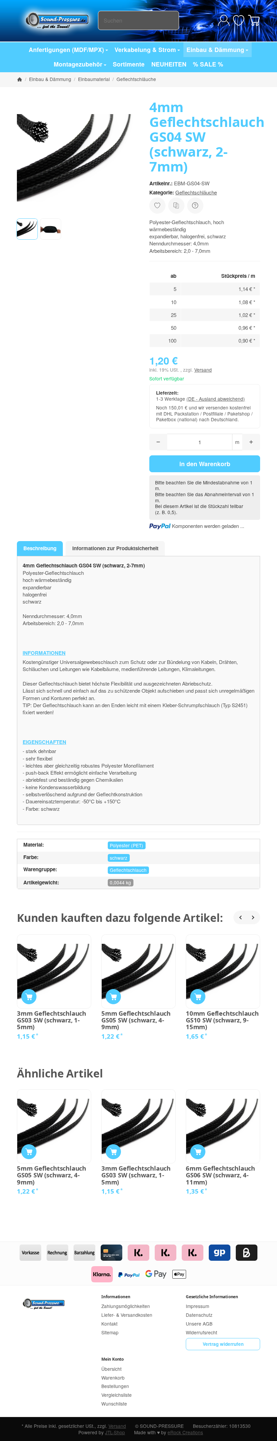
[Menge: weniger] (158, 442)
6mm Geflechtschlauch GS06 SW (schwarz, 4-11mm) (220, 1175)
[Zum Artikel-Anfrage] (238, 20)
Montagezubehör (78, 64)
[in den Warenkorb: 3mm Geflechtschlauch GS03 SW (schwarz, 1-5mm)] (28, 996)
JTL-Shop (115, 1432)
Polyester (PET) (126, 845)
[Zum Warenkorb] (254, 20)
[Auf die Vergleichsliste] (176, 205)
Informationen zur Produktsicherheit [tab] (115, 548)
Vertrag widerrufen (223, 1344)
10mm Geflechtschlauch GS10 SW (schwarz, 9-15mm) (222, 1020)
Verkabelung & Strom (145, 49)
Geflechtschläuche (196, 192)
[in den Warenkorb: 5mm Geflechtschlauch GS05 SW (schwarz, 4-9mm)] (113, 996)
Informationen (115, 1297)
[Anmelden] (224, 20)
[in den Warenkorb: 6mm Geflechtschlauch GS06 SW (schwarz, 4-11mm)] (197, 1151)
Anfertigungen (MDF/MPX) (66, 49)
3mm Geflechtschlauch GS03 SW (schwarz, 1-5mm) (51, 1020)
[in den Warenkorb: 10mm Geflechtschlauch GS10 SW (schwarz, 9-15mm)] (197, 996)
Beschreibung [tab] (39, 548)
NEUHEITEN (168, 64)
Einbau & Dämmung (215, 49)
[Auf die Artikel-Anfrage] (157, 205)
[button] (27, 229)
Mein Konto (112, 1359)
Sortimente (129, 64)
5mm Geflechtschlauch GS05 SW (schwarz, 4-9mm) (136, 1020)
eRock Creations (185, 1432)
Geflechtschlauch (128, 869)
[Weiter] (253, 917)
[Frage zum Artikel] (195, 205)
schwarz (118, 857)
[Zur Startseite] (57, 20)
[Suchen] (170, 20)
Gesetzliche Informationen (212, 1297)
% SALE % (208, 64)
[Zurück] (240, 917)
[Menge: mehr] (251, 442)
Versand (203, 369)
